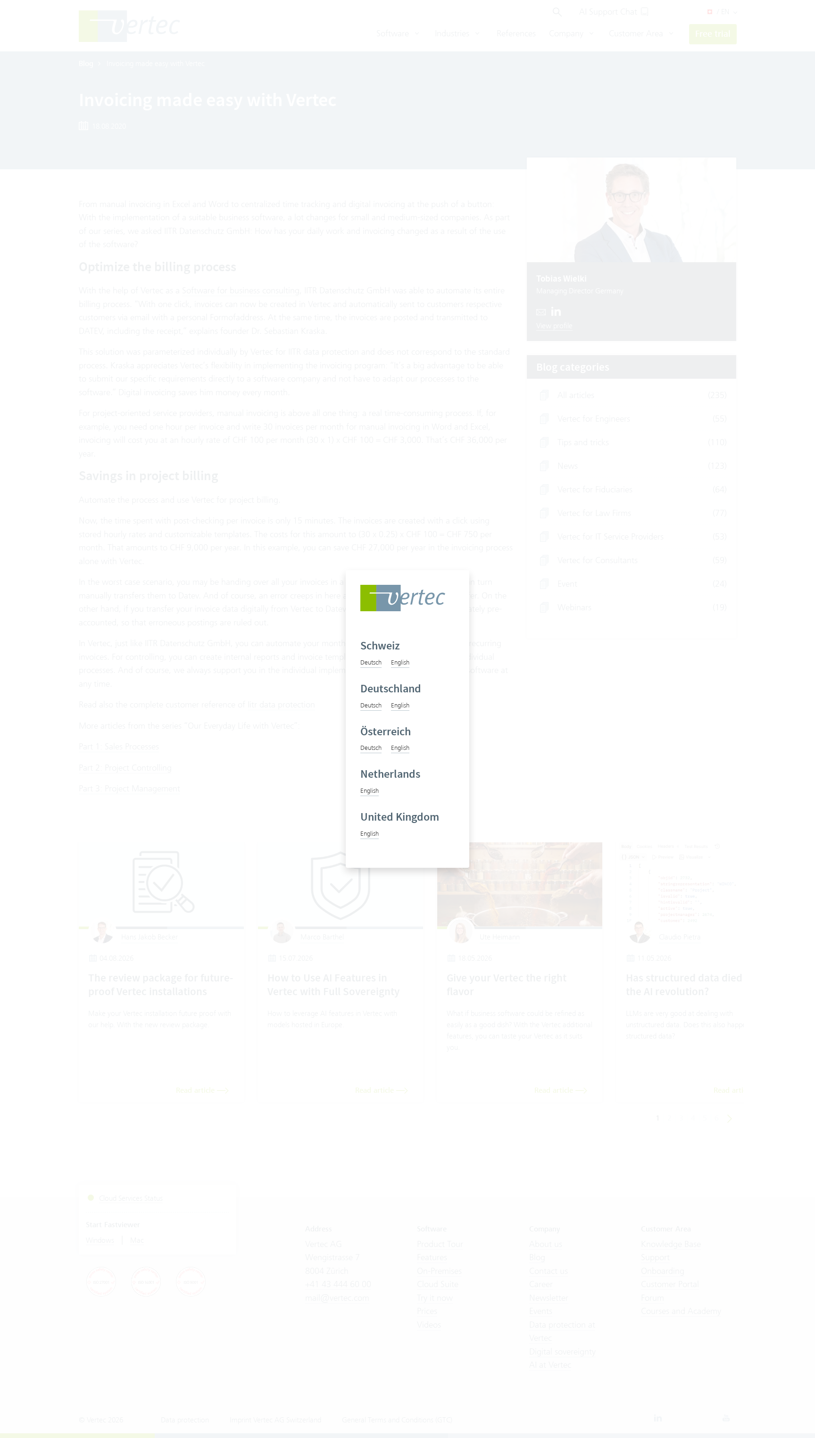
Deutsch (371, 662)
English (400, 662)
